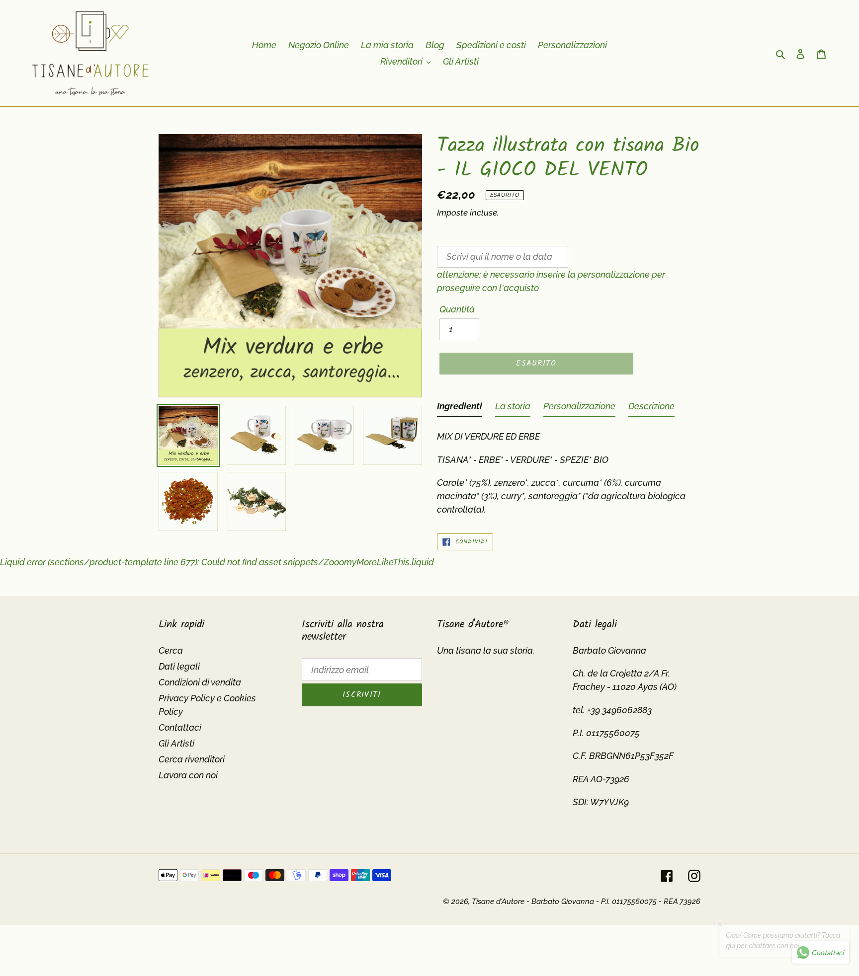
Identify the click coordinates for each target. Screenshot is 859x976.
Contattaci (180, 727)
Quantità (457, 309)
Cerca (171, 650)
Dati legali (179, 666)
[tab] (459, 408)
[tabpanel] (568, 470)
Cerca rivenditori (192, 759)
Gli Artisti (176, 743)
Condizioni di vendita (200, 682)
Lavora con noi (188, 775)
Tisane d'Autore (498, 901)
